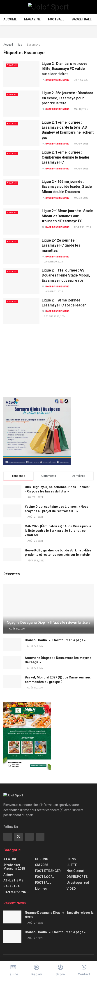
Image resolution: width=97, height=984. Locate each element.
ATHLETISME (13, 880)
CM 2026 (41, 865)
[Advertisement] (48, 30)
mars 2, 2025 (81, 198)
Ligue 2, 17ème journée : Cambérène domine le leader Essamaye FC (66, 157)
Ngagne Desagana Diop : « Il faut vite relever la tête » (48, 622)
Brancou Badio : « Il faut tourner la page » (55, 640)
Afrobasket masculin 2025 (14, 866)
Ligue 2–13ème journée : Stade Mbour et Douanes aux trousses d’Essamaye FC (67, 216)
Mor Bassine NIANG (57, 80)
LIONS (71, 859)
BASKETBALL (82, 19)
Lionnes (41, 888)
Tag (20, 44)
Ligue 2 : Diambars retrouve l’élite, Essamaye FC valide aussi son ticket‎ (64, 68)
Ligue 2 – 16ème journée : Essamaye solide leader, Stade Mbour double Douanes (67, 186)
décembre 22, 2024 (55, 316)
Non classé (75, 871)
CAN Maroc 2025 (15, 892)
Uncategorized (78, 882)
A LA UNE (12, 65)
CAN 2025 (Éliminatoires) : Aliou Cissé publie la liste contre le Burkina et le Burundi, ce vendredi (58, 530)
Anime (8, 874)
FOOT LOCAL (44, 877)
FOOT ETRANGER (48, 871)
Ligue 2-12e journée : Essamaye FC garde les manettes (61, 245)
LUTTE (72, 865)
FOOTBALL (56, 19)
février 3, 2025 (82, 227)
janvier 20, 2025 (53, 261)
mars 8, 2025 (81, 168)
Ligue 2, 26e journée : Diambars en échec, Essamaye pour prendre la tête (67, 98)
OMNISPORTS (77, 877)
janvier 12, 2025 (53, 291)
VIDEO (71, 888)
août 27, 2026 (17, 628)
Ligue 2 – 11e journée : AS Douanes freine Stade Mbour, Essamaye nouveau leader (66, 275)
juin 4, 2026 (81, 80)
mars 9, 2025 (81, 143)
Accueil (10, 19)
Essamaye (33, 44)
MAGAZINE (32, 19)
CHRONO (41, 859)
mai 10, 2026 (81, 109)
